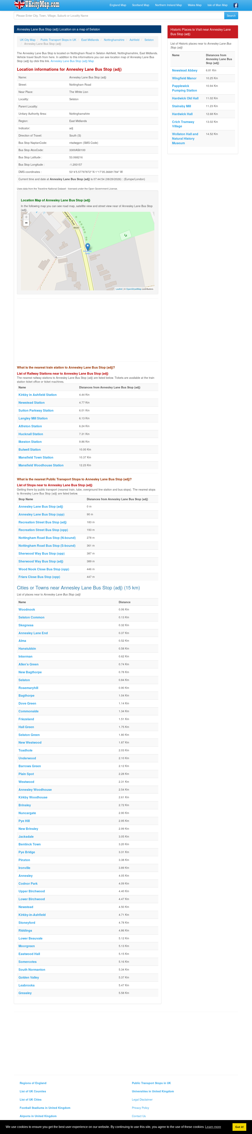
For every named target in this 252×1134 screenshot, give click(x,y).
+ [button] (26, 217)
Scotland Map (140, 5)
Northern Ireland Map (168, 5)
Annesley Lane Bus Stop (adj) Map (72, 61)
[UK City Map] (37, 4)
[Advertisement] (87, 329)
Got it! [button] (239, 1126)
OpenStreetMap (133, 288)
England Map (118, 5)
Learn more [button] (213, 1126)
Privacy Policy (140, 1108)
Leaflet (119, 288)
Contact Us (139, 1116)
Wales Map (195, 5)
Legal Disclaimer (142, 1099)
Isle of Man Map (218, 5)
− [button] (26, 222)
